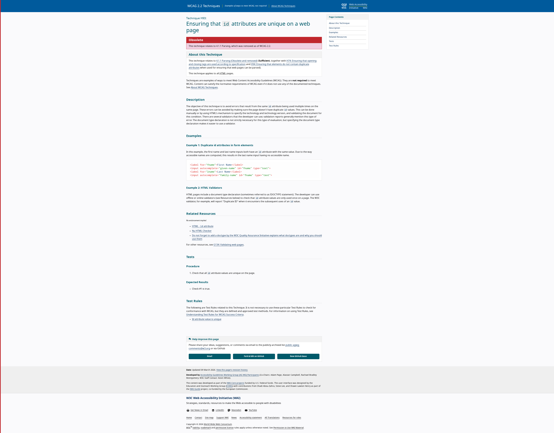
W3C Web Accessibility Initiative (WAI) (213, 398)
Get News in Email (199, 410)
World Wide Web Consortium (218, 424)
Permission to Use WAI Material (288, 428)
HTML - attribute (202, 226)
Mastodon (236, 410)
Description (334, 28)
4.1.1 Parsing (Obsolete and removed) (236, 61)
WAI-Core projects (235, 383)
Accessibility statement (251, 418)
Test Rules (334, 46)
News (234, 418)
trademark (206, 428)
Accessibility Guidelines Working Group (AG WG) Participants (229, 375)
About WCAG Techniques (283, 6)
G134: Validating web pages (229, 245)
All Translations (272, 418)
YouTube (253, 410)
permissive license (225, 428)
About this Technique (339, 23)
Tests (331, 41)
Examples (333, 33)
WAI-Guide (195, 389)
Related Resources (338, 37)
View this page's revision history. (232, 370)
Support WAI (222, 418)
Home (189, 418)
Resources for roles (291, 418)
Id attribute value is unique (206, 319)
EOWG (229, 386)
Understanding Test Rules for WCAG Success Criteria (215, 315)
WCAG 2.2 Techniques (203, 6)
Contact (198, 418)
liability (196, 428)
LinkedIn (220, 410)
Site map (209, 418)
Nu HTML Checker (202, 231)
